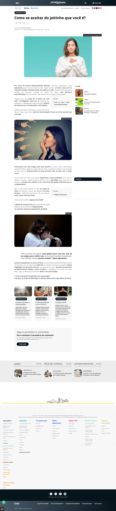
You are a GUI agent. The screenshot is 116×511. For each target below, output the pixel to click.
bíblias (103, 426)
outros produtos (106, 433)
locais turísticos (7, 455)
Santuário (7, 421)
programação (39, 426)
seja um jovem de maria (67, 8)
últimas (26, 8)
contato (77, 8)
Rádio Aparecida (56, 422)
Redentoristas (91, 421)
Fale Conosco (98, 503)
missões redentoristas (91, 434)
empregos (71, 423)
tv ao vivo (38, 428)
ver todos (38, 363)
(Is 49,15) (44, 209)
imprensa (5, 452)
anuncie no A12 (24, 452)
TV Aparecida (41, 421)
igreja (21, 435)
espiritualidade (23, 432)
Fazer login (22, 344)
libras (21, 440)
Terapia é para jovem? (60, 194)
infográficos (22, 437)
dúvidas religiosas (24, 430)
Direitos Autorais (87, 503)
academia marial (7, 423)
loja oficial (6, 457)
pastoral (5, 467)
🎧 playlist (34, 8)
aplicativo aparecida (25, 423)
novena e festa (8, 462)
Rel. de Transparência (57, 503)
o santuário (6, 465)
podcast (54, 431)
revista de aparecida (6, 473)
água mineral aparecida (7, 426)
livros (103, 431)
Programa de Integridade (73, 503)
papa (20, 447)
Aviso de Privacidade (42, 503)
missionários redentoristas (89, 430)
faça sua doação (85, 8)
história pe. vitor (89, 423)
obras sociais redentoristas (89, 439)
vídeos (5, 477)
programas (55, 436)
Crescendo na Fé (20, 12)
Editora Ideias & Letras (9, 484)
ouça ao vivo (55, 428)
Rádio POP (73, 421)
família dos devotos (8, 446)
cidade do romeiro (8, 430)
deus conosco (105, 428)
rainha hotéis (7, 470)
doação (5, 443)
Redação (22, 421)
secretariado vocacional (88, 443)
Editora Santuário (106, 422)
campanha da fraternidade (23, 426)
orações (21, 445)
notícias (5, 459)
